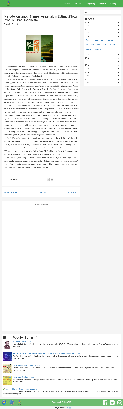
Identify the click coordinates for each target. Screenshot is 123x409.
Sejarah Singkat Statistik (29, 389)
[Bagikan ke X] (48, 179)
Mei (98, 45)
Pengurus (102, 3)
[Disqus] (41, 236)
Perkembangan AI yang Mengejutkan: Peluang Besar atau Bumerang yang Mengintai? (46, 353)
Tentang (113, 3)
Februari (88, 50)
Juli (86, 45)
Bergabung (90, 3)
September (99, 40)
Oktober (88, 40)
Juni (92, 45)
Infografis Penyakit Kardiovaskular (27, 365)
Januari (98, 50)
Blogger (69, 408)
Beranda (67, 3)
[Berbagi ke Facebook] (52, 179)
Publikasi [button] (78, 3)
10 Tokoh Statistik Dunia (22, 341)
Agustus (110, 40)
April (105, 45)
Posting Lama (73, 192)
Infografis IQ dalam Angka (23, 377)
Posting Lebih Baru (11, 192)
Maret (112, 45)
